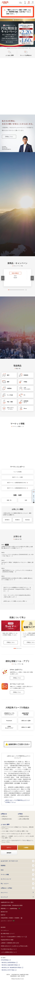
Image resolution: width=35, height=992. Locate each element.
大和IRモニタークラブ (9, 727)
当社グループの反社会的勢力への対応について (13, 936)
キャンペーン (4, 892)
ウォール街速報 (17, 471)
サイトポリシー (5, 930)
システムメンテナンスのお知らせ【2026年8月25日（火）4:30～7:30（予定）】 (17, 555)
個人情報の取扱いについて (7, 933)
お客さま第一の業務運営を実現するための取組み (13, 207)
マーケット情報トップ (18, 426)
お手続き (20, 814)
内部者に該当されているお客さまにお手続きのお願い (14, 946)
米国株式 (17, 519)
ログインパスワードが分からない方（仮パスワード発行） (16, 833)
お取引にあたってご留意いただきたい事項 (14, 601)
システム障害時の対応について (9, 952)
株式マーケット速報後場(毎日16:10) (16, 488)
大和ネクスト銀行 (25, 727)
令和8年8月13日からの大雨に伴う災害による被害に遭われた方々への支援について (17, 579)
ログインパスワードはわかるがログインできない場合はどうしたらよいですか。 (18, 841)
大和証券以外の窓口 (7, 819)
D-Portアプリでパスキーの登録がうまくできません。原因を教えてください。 (17, 827)
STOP (26, 290)
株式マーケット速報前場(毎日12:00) (16, 482)
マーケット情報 (5, 874)
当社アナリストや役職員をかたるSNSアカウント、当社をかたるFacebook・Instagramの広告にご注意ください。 (17, 589)
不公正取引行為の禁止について (9, 949)
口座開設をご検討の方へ (13, 216)
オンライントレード (6, 879)
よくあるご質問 (5, 824)
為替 (26, 500)
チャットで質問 (33, 497)
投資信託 (27, 519)
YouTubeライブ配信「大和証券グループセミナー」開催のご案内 (17, 563)
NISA (2, 870)
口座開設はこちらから (17, 234)
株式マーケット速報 (17, 477)
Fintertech (9, 720)
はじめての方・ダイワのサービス (9, 861)
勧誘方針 (3, 915)
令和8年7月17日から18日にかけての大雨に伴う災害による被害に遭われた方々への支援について (17, 547)
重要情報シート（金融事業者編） (9, 908)
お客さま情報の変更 (24, 819)
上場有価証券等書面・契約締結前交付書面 (11, 905)
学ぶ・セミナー (5, 883)
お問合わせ (4, 814)
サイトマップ (4, 897)
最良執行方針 (4, 911)
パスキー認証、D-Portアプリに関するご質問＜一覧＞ (15, 831)
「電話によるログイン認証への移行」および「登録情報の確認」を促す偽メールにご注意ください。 (18, 11)
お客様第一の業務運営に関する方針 (10, 943)
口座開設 (26, 847)
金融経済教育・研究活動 (26, 713)
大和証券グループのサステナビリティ (9, 713)
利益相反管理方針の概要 (7, 939)
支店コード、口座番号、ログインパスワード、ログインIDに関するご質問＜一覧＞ (18, 837)
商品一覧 (18, 368)
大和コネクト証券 (25, 720)
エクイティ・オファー (6, 920)
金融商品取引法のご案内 (7, 902)
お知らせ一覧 (18, 539)
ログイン (9, 847)
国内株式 (7, 519)
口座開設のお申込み (24, 816)
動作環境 (3, 927)
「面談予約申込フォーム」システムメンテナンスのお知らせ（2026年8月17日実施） (16, 571)
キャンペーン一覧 (18, 265)
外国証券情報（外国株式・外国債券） (10, 918)
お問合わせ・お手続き (6, 888)
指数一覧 (9, 500)
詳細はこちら (9, 136)
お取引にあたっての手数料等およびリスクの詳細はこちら (17, 801)
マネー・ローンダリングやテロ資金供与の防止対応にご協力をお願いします (17, 596)
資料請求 (9, 852)
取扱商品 (3, 865)
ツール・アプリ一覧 (18, 664)
